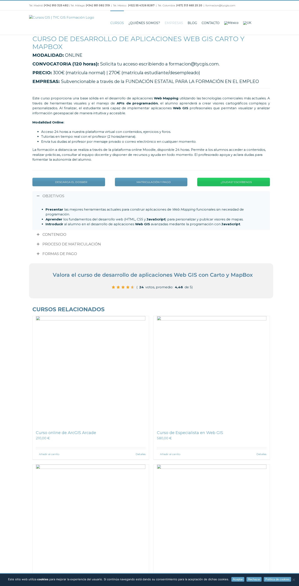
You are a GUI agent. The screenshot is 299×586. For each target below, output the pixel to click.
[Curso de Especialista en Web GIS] (212, 371)
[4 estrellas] (128, 287)
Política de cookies (277, 579)
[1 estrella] (113, 287)
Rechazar (254, 579)
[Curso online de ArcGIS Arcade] (91, 371)
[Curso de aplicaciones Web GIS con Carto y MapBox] (212, 519)
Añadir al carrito (49, 454)
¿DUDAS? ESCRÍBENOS (236, 182)
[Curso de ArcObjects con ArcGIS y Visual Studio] (91, 519)
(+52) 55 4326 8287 (141, 5)
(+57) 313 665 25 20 (189, 5)
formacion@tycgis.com (220, 5)
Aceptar (238, 579)
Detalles (141, 454)
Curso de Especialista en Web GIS (190, 432)
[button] (264, 23)
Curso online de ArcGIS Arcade (66, 432)
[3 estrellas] (123, 287)
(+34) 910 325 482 (56, 5)
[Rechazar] (293, 579)
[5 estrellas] (132, 287)
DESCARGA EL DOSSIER (71, 182)
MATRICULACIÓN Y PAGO (153, 182)
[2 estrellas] (118, 287)
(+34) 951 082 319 (98, 5)
